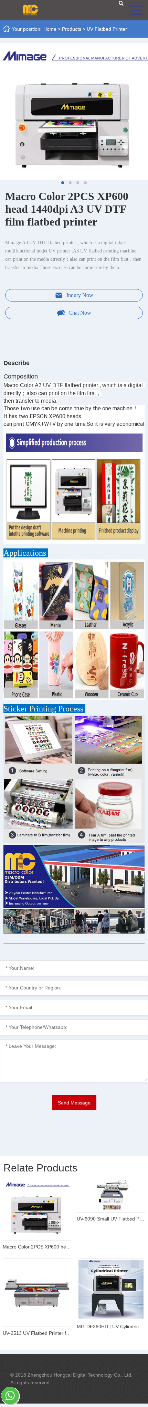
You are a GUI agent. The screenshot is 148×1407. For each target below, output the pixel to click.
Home (49, 29)
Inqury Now (79, 295)
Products (71, 29)
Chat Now (79, 313)
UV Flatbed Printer (107, 29)
